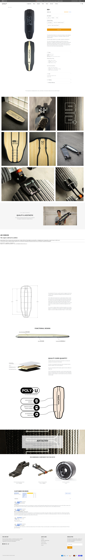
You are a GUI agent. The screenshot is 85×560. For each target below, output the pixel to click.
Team (43, 3)
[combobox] (80, 1)
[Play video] (60, 216)
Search (42, 545)
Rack (34, 3)
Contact (56, 3)
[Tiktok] (8, 543)
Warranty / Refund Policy (45, 540)
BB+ (11, 7)
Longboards (29, 3)
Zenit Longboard (7, 555)
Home (9, 7)
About (47, 3)
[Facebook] (3, 543)
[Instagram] (6, 543)
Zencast (51, 3)
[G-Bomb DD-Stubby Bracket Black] (19, 470)
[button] (25, 493)
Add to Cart (59, 29)
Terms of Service (44, 543)
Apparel (38, 3)
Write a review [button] (68, 493)
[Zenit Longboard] (4, 3)
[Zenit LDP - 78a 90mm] (66, 470)
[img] (19, 501)
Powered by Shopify (12, 555)
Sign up (70, 547)
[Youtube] (4, 543)
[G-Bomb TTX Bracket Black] (43, 470)
